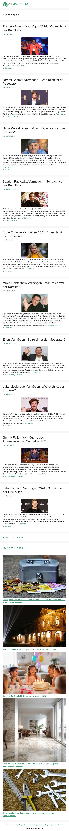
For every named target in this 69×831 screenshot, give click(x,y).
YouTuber (16, 116)
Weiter (20, 537)
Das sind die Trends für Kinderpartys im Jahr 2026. (24, 696)
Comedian (8, 68)
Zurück (6, 537)
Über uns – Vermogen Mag (14, 825)
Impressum (53, 825)
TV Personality (10, 375)
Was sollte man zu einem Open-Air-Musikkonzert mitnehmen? (29, 650)
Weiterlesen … (22, 65)
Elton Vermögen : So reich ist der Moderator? (34, 339)
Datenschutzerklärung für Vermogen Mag (36, 825)
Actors (7, 220)
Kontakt (60, 825)
